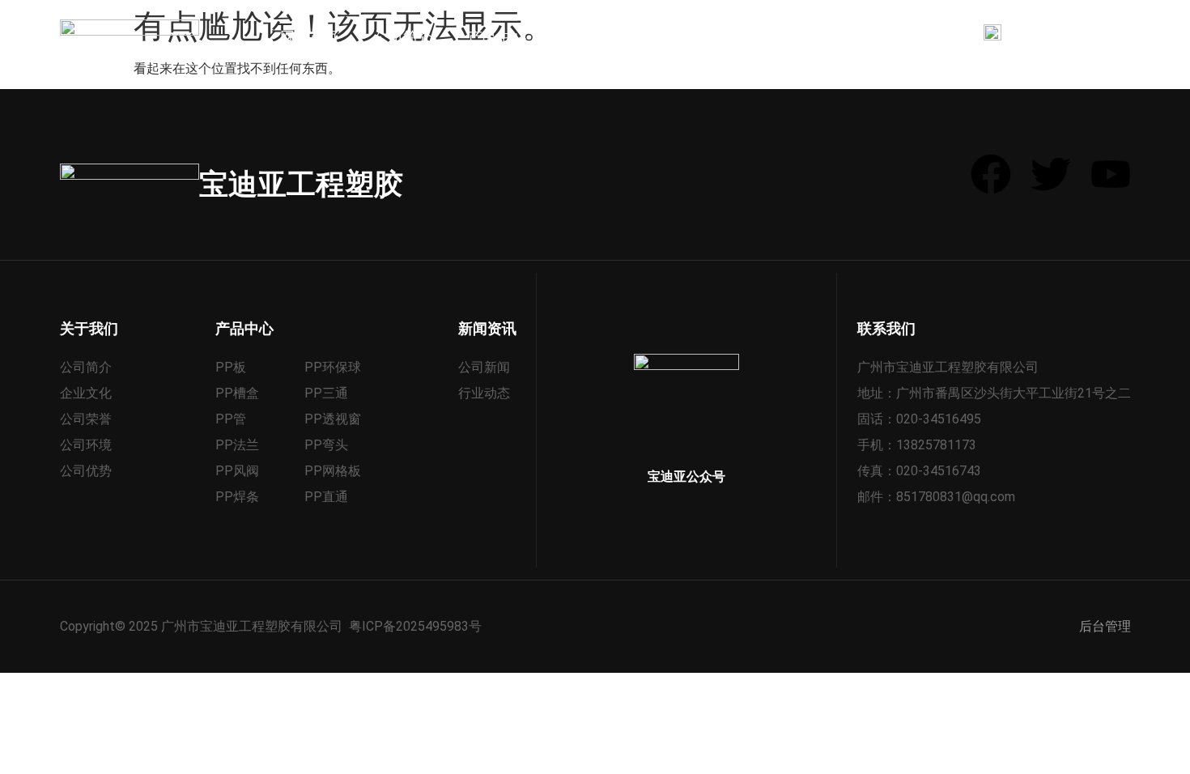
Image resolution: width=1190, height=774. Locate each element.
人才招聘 (779, 36)
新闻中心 (685, 36)
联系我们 (873, 36)
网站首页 (309, 36)
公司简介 (403, 36)
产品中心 (497, 36)
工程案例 (591, 36)
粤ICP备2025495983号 (415, 626)
